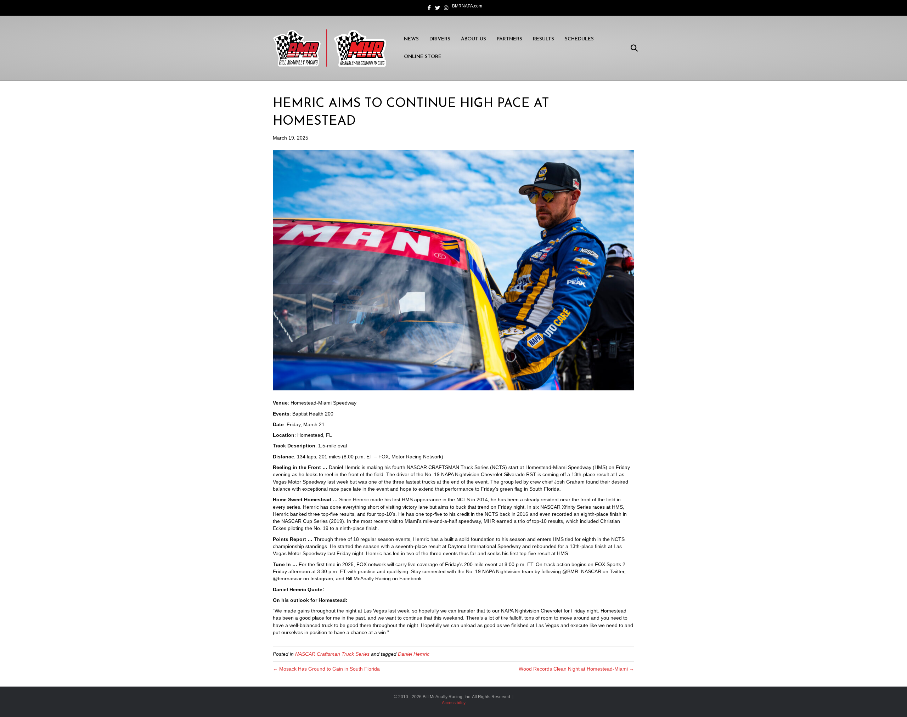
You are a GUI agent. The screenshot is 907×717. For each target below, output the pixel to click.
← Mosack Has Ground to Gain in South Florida (326, 669)
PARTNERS (509, 39)
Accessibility (454, 702)
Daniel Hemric (413, 654)
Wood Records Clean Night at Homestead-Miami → (576, 669)
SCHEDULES (579, 39)
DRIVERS (439, 39)
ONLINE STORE (422, 57)
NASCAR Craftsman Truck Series (332, 654)
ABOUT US (473, 39)
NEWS (411, 39)
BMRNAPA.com (467, 6)
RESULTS (543, 39)
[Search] (629, 48)
